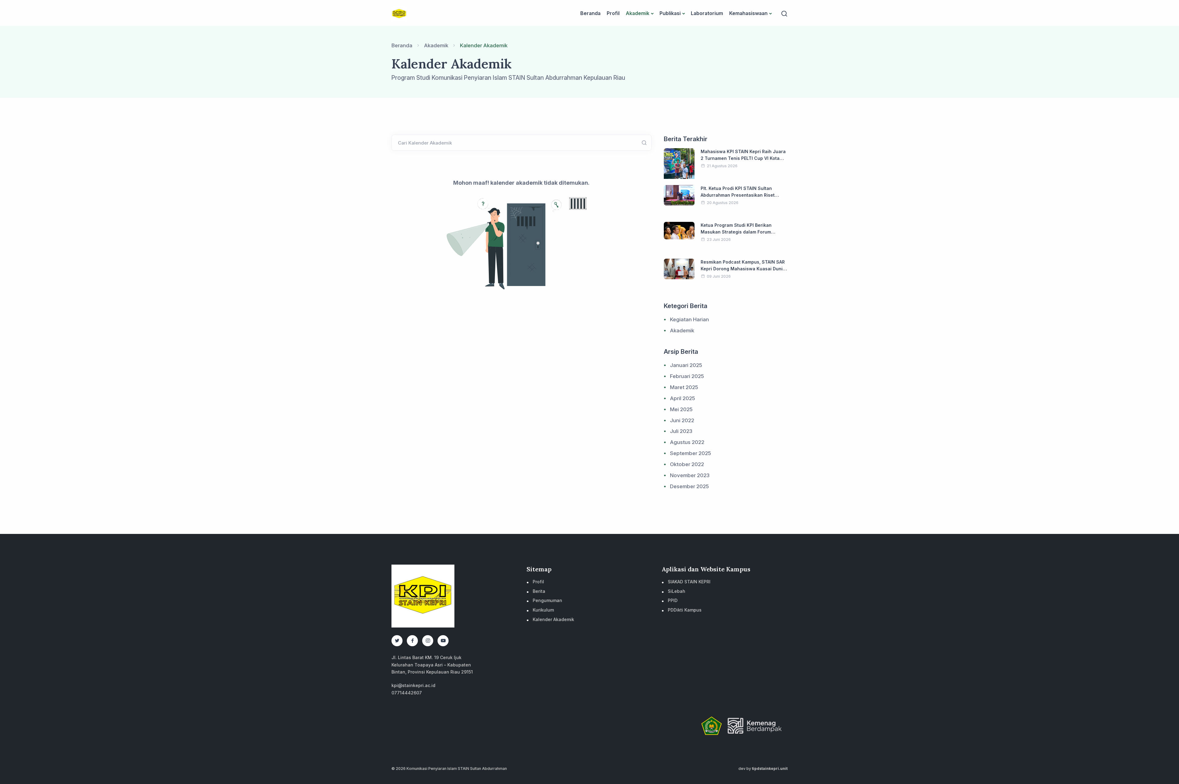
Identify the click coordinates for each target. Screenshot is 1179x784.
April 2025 (682, 398)
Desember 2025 (689, 486)
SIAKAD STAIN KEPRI (689, 581)
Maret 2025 (684, 387)
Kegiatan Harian (689, 319)
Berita (539, 591)
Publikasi (670, 13)
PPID (673, 600)
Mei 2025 (681, 409)
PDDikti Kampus (685, 609)
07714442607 (406, 692)
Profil (613, 13)
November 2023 (690, 475)
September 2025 (690, 453)
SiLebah (676, 591)
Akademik (637, 13)
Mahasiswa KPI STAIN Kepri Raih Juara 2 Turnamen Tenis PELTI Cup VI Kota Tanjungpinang (743, 158)
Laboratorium (707, 13)
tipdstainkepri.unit (770, 768)
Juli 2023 (681, 431)
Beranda (590, 13)
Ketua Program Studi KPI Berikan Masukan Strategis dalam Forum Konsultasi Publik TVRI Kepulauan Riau (742, 231)
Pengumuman (547, 600)
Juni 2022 (682, 420)
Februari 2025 (687, 376)
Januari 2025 (686, 365)
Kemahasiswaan (748, 13)
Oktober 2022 (687, 464)
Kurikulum (543, 609)
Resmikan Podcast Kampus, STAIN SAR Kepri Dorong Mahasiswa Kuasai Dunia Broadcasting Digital (743, 268)
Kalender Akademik (553, 619)
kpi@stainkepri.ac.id (413, 685)
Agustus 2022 (687, 442)
